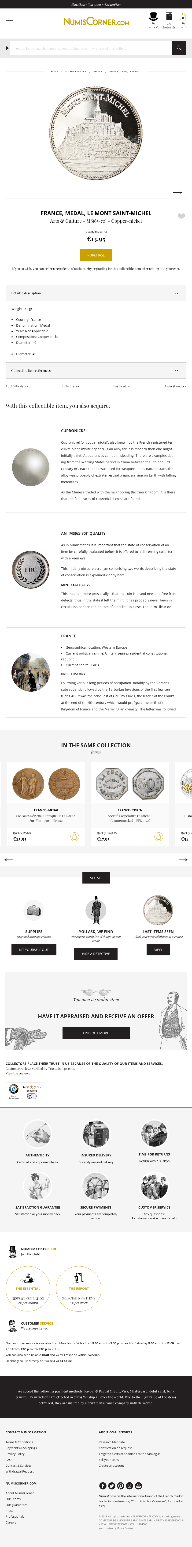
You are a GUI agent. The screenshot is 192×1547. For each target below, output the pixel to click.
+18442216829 (111, 4)
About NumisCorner (20, 1493)
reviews (24, 1073)
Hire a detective (96, 953)
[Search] (179, 48)
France (97, 71)
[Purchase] (74, 836)
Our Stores (13, 1499)
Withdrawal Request (20, 1471)
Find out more (96, 1033)
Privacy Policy (15, 1454)
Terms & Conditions (19, 1442)
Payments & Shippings (21, 1448)
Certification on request (115, 1448)
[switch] (32, 1096)
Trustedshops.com (61, 1068)
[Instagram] (130, 1485)
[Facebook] (103, 1485)
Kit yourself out (34, 949)
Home (54, 71)
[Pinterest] (121, 1485)
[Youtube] (138, 1485)
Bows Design (125, 1528)
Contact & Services (18, 1466)
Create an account (111, 1466)
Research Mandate (112, 1442)
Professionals (15, 1517)
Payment (120, 386)
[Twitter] (112, 1485)
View (158, 949)
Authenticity (15, 386)
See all (96, 878)
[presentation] (14, 192)
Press (9, 1511)
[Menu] (40, 1085)
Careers (11, 1522)
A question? (173, 386)
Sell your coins (109, 1460)
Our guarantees (16, 1505)
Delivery (68, 386)
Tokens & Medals (75, 71)
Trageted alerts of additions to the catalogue (129, 1454)
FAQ (8, 1460)
